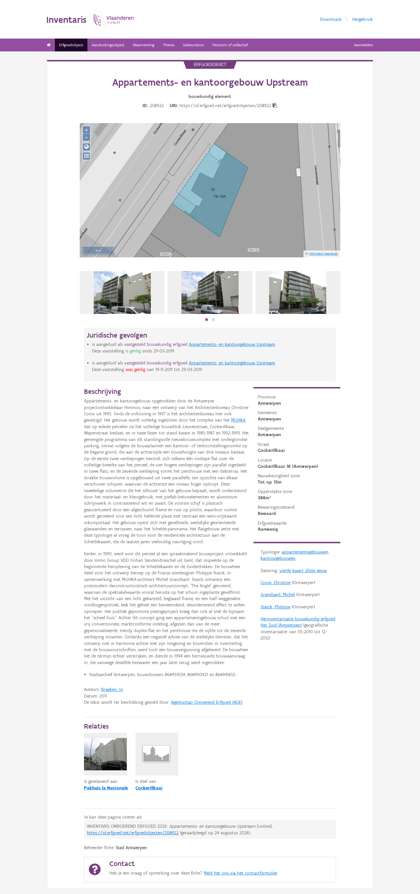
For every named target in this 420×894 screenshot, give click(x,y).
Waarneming (143, 45)
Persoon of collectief (230, 45)
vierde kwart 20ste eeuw (303, 570)
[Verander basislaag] (86, 156)
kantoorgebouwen (278, 558)
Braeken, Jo (112, 689)
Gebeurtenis (193, 45)
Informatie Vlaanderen (323, 254)
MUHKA (238, 420)
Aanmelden (363, 45)
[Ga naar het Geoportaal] (86, 147)
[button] (206, 319)
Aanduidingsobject (108, 45)
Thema (168, 45)
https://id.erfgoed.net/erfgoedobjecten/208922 (133, 832)
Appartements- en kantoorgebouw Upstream (232, 344)
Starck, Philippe (275, 607)
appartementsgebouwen (305, 552)
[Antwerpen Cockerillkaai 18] (122, 292)
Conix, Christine (276, 582)
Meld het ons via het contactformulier (240, 873)
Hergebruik (362, 19)
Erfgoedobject (71, 45)
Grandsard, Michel (278, 594)
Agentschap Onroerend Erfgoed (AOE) (206, 702)
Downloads (331, 19)
